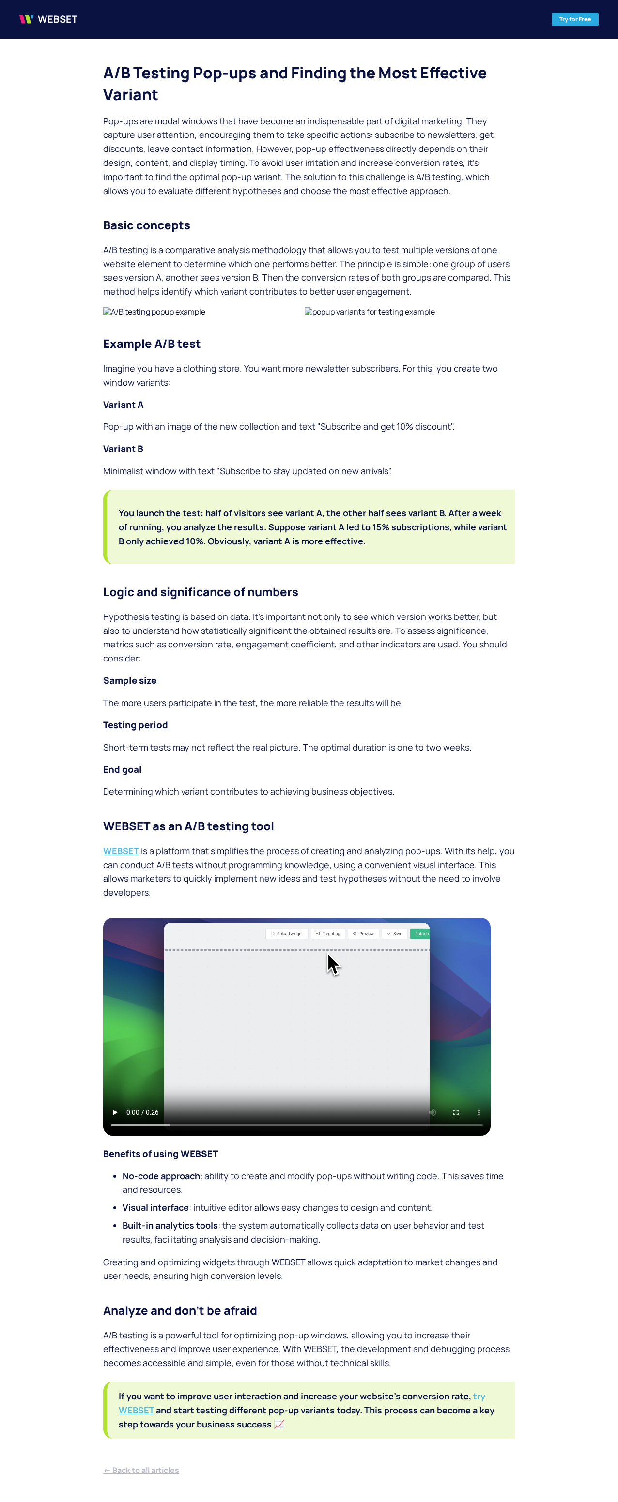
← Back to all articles (141, 1470)
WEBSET (121, 850)
